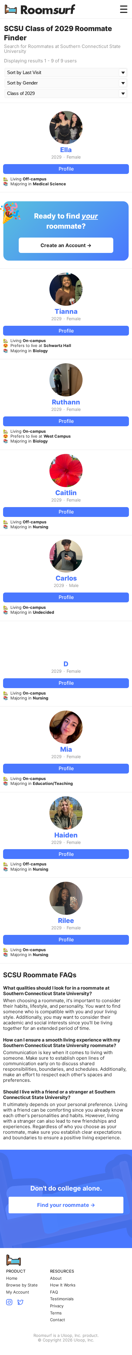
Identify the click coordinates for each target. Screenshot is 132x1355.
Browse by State (22, 1285)
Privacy (57, 1306)
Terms (56, 1313)
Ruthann (66, 402)
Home (11, 1278)
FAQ (54, 1292)
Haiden (66, 835)
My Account (17, 1292)
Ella (66, 150)
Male (74, 585)
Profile (66, 169)
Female (74, 157)
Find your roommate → (66, 1205)
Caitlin (66, 493)
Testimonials (62, 1299)
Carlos (66, 578)
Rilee (66, 920)
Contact (57, 1320)
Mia (66, 749)
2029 (56, 157)
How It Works (63, 1285)
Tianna (66, 311)
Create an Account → (66, 245)
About (56, 1278)
